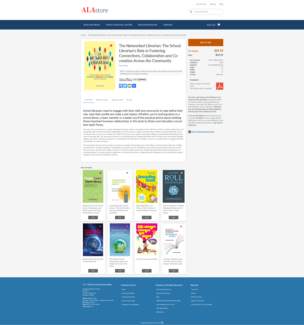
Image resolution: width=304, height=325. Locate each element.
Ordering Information (128, 297)
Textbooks (167, 24)
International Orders (128, 293)
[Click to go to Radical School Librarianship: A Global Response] (93, 239)
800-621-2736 (92, 298)
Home (83, 35)
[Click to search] (191, 12)
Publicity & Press (196, 297)
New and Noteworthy (147, 24)
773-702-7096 (94, 304)
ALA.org (213, 4)
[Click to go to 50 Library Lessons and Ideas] (147, 239)
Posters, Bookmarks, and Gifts (119, 24)
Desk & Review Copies (163, 293)
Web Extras (159, 312)
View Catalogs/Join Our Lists (165, 304)
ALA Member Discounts (163, 289)
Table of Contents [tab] (102, 100)
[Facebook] (121, 86)
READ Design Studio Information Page (168, 301)
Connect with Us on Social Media (201, 304)
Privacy (193, 293)
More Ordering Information (203, 132)
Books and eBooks (92, 24)
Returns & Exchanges (128, 301)
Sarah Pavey (123, 66)
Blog (157, 297)
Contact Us (194, 289)
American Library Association (99, 284)
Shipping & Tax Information (130, 304)
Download (208, 88)
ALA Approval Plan (162, 308)
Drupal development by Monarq (151, 323)
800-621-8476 (90, 302)
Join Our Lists (201, 4)
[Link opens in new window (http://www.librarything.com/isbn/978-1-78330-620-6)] (126, 79)
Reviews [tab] (129, 100)
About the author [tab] (117, 100)
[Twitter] (125, 86)
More (93, 217)
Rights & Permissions (197, 301)
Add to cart (205, 43)
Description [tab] (89, 100)
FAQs (221, 4)
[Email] (130, 86)
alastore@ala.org (88, 306)
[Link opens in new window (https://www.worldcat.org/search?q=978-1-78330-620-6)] (140, 79)
